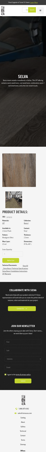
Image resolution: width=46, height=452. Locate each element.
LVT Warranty (6, 274)
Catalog (23, 418)
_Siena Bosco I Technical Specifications (15, 268)
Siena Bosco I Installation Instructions (14, 271)
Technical (23, 431)
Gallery (23, 427)
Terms (23, 440)
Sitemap (23, 444)
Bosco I (26, 223)
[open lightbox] (23, 170)
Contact (22, 435)
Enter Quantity (7, 249)
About (23, 422)
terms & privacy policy (23, 375)
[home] (2, 10)
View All (25, 266)
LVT (3, 223)
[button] (40, 10)
